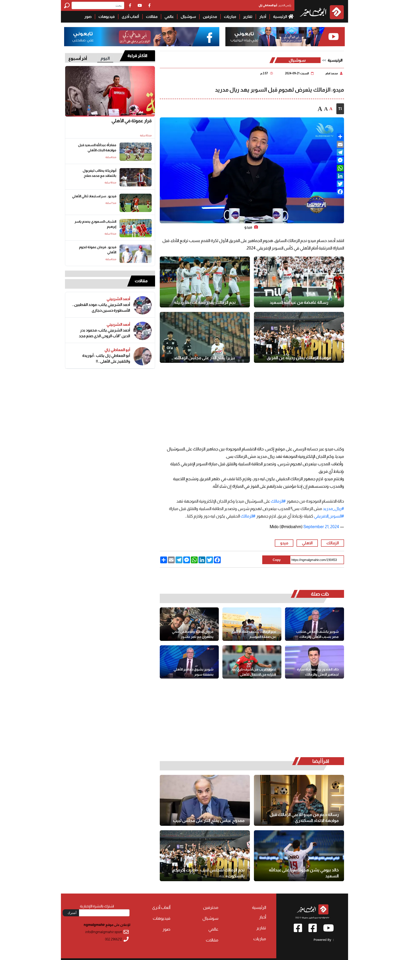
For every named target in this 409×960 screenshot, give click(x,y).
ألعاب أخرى (130, 16)
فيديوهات (106, 16)
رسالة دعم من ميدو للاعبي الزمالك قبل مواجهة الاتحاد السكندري (304, 817)
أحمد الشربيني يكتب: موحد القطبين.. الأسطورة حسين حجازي (101, 308)
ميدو (284, 543)
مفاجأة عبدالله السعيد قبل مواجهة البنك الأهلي (97, 147)
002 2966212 (113, 939)
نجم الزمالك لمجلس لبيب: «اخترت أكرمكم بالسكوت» (209, 873)
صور (88, 16)
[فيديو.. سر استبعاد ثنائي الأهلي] (136, 203)
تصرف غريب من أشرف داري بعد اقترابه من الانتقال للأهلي (253, 671)
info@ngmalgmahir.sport (103, 932)
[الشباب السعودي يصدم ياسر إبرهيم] (136, 228)
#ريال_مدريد (333, 508)
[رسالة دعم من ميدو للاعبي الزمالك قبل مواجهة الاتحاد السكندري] (299, 800)
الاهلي (307, 543)
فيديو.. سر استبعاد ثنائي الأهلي (94, 196)
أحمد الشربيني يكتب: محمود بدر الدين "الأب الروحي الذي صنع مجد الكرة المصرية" (104, 333)
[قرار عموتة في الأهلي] (110, 91)
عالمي (169, 16)
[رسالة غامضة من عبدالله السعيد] (299, 282)
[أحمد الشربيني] (142, 305)
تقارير (247, 16)
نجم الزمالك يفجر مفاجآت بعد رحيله (205, 302)
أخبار (262, 16)
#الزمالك (278, 501)
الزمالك (332, 543)
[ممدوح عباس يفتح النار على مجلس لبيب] (205, 800)
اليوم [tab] (105, 58)
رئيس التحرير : (275, 5)
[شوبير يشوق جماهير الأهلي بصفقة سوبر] (189, 662)
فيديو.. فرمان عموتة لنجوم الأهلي (97, 249)
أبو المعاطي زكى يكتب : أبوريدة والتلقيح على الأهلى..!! (106, 358)
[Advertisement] (30, 64)
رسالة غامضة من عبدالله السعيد (299, 302)
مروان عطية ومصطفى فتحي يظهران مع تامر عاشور (192, 634)
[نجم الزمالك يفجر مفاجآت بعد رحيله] (205, 282)
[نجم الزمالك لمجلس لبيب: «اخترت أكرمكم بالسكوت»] (205, 855)
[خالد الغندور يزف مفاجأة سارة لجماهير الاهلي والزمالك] (314, 662)
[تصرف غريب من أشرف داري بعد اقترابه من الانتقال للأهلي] (251, 662)
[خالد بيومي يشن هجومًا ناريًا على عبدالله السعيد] (299, 855)
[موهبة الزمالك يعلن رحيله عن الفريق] (299, 337)
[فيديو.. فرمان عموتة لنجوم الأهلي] (136, 254)
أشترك (72, 913)
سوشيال (188, 16)
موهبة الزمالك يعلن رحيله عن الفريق (299, 357)
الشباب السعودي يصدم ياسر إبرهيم (95, 224)
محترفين (210, 16)
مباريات (230, 16)
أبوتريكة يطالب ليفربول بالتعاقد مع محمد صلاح (99, 173)
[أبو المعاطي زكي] (142, 356)
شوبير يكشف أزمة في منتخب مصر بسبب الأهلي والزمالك (317, 634)
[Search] (68, 5)
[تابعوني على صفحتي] (142, 36)
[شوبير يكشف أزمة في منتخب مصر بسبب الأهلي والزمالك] (314, 624)
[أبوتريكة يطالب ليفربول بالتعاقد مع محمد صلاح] (136, 177)
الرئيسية (280, 16)
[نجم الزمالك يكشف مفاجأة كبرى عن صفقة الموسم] (251, 624)
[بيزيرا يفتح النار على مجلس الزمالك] (205, 337)
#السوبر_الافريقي (329, 516)
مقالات (152, 16)
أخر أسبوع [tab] (77, 58)
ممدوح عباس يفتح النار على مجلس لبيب (209, 820)
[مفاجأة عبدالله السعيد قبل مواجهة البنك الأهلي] (136, 152)
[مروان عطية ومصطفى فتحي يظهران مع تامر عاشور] (189, 624)
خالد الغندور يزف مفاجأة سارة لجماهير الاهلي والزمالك (318, 671)
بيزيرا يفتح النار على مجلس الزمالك (205, 357)
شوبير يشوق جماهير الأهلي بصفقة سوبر (193, 671)
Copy (277, 560)
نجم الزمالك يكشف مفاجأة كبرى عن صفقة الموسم (253, 634)
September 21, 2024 (321, 526)
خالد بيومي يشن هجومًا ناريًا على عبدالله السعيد (304, 873)
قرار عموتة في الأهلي (131, 120)
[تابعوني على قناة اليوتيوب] (284, 36)
